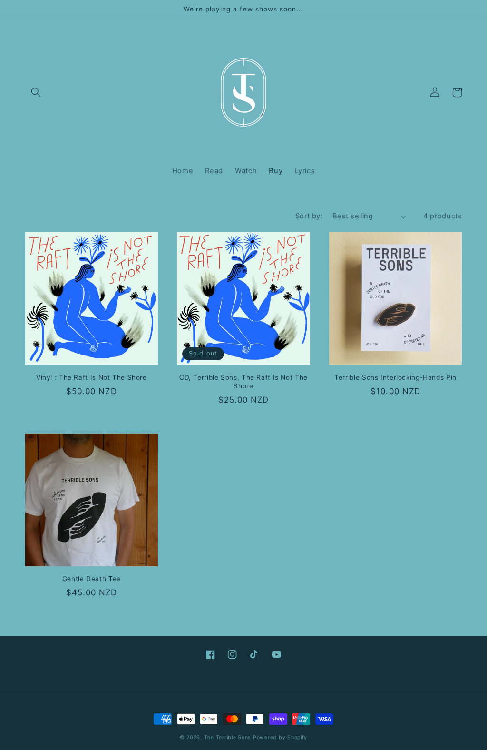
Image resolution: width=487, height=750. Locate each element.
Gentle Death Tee (91, 578)
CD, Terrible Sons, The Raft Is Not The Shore (243, 382)
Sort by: (308, 216)
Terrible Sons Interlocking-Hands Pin (395, 377)
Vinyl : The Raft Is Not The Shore (91, 377)
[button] (36, 92)
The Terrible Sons (227, 737)
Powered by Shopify (280, 737)
